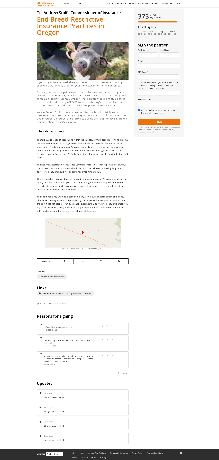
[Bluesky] (181, 453)
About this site (78, 453)
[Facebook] (168, 453)
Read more (122, 373)
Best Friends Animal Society (94, 457)
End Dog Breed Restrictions (52, 276)
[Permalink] (112, 325)
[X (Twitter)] (174, 453)
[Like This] (102, 326)
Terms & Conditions (155, 453)
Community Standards (119, 453)
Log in (178, 3)
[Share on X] (101, 261)
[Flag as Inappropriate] (107, 326)
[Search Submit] (80, 3)
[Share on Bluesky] (119, 261)
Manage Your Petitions (97, 453)
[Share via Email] (83, 261)
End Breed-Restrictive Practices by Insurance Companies (66, 293)
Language (41, 454)
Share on (46, 261)
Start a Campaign (163, 3)
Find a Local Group (116, 3)
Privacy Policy (137, 453)
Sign (159, 122)
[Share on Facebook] (64, 261)
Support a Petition (138, 3)
